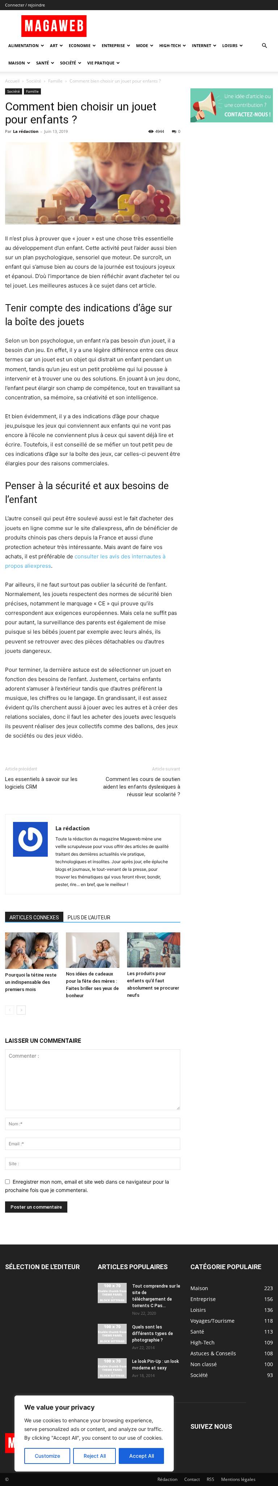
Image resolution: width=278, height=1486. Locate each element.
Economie (79, 45)
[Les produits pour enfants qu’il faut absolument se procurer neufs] (153, 950)
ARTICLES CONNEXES (34, 917)
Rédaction (167, 1479)
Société (68, 63)
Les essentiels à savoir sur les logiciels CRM (41, 783)
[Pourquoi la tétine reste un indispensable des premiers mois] (31, 950)
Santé (42, 63)
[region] (94, 1433)
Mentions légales (238, 1479)
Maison (16, 63)
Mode (142, 45)
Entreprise (113, 45)
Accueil (12, 81)
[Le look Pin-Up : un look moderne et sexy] (112, 1368)
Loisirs (229, 45)
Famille (55, 81)
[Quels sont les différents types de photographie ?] (112, 1334)
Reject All (95, 1456)
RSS (210, 1479)
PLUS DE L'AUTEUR (89, 917)
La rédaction (25, 131)
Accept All (141, 1456)
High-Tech (170, 45)
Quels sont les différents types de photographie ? (152, 1334)
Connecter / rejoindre (25, 5)
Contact (192, 1479)
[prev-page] (9, 1010)
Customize (47, 1456)
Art (54, 45)
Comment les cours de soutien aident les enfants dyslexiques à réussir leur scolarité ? (141, 787)
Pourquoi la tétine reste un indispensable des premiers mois (30, 982)
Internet (201, 45)
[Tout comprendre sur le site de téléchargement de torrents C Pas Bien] (112, 1293)
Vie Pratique (100, 63)
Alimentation (23, 45)
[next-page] (21, 1010)
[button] (264, 45)
